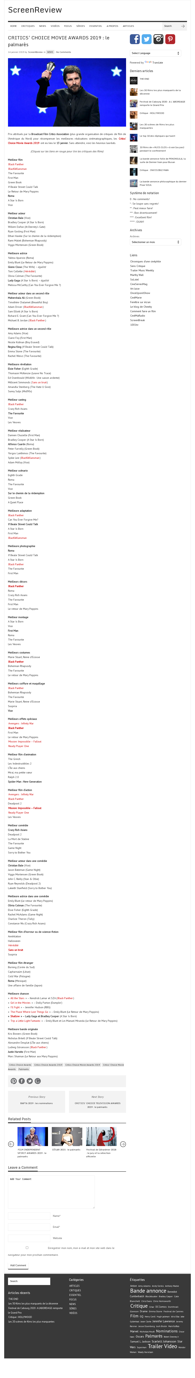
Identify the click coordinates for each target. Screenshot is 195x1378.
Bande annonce (148, 1290)
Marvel (134, 1331)
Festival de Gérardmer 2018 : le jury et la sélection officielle (101, 1153)
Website (57, 1238)
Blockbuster (151, 1296)
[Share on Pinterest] (14, 1082)
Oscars (140, 1336)
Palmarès (24, 1069)
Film (134, 1315)
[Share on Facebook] (22, 1082)
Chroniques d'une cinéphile (145, 261)
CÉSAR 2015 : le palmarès (66, 1149)
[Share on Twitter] (30, 1082)
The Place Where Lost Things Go (29, 1012)
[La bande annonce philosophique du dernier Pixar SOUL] (133, 183)
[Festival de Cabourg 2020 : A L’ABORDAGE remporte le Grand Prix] (133, 103)
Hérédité (30, 271)
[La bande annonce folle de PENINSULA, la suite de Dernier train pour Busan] (133, 160)
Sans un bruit (39, 382)
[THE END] (133, 80)
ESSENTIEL (96, 26)
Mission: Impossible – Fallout (24, 741)
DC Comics (161, 1306)
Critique (139, 1305)
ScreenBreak (137, 320)
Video (170, 1346)
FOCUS (68, 26)
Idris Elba (175, 1316)
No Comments (63, 52)
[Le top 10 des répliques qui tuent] (133, 137)
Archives (134, 236)
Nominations (166, 1331)
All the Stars (17, 998)
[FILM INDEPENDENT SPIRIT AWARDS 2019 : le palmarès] (33, 1136)
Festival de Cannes (173, 1311)
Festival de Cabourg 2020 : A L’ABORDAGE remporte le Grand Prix (162, 103)
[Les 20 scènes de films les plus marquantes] (133, 126)
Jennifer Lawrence (164, 1321)
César (151, 1307)
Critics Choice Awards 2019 (48, 1064)
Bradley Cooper (166, 1296)
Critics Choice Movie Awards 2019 (82, 1064)
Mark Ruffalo (173, 1326)
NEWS (42, 26)
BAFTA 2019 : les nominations (36, 1103)
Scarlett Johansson (164, 1341)
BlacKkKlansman (17, 169)
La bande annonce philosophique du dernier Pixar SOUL (163, 183)
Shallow (15, 1016)
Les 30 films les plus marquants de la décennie (160, 91)
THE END (144, 79)
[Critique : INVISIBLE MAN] (133, 172)
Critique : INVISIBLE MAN (154, 170)
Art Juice (135, 288)
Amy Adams (144, 1285)
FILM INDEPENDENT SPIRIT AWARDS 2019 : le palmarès (32, 1153)
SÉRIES (80, 26)
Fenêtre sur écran (140, 302)
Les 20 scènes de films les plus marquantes (157, 126)
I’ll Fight (15, 1007)
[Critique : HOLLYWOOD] (133, 115)
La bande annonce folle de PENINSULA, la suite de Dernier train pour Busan (163, 160)
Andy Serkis (158, 1285)
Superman (141, 1347)
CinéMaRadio (137, 315)
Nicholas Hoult (147, 1331)
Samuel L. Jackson (140, 1341)
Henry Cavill (150, 1316)
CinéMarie (136, 297)
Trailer (155, 1346)
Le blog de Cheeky (141, 306)
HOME (13, 26)
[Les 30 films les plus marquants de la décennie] (133, 92)
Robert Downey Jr (171, 1336)
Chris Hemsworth (162, 1301)
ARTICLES (128, 26)
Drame (144, 1311)
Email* (56, 1227)
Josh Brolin (161, 1326)
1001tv (134, 324)
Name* (57, 1216)
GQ (141, 1316)
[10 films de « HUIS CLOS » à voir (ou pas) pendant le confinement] (133, 149)
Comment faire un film (143, 311)
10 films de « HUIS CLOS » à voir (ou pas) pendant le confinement (162, 148)
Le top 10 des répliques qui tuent (157, 136)
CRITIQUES (28, 26)
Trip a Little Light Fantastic (25, 1020)
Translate (157, 62)
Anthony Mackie (172, 1286)
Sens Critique (137, 266)
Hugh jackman (163, 1316)
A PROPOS (112, 26)
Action (133, 1286)
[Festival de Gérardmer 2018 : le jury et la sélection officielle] (101, 1136)
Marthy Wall (137, 275)
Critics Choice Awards (20, 1064)
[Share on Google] (38, 1082)
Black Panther (16, 164)
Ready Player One (18, 746)
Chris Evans (146, 1301)
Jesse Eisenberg (146, 1326)
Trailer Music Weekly (142, 270)
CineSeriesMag (138, 284)
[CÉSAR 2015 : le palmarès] (67, 1136)
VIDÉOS (55, 26)
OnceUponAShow (140, 293)
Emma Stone (155, 1311)
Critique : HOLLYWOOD (152, 113)
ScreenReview (35, 52)
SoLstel (134, 279)
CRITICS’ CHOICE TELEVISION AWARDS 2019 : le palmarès (98, 1105)
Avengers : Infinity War (21, 723)
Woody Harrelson (145, 1352)
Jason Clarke (146, 1321)
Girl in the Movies (20, 1002)
